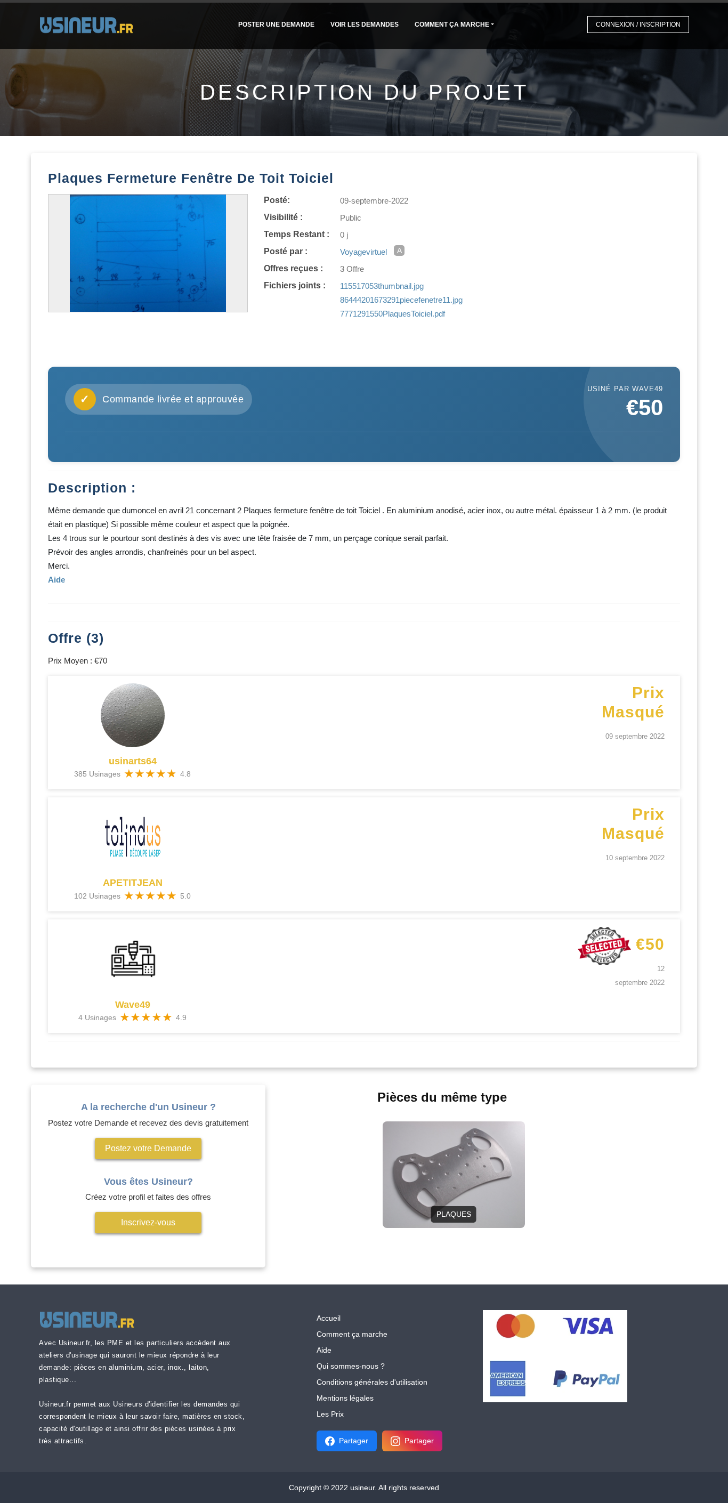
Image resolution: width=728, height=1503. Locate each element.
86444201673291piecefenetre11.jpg (401, 299)
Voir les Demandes (364, 24)
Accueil (329, 1318)
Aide (324, 1350)
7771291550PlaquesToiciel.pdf (392, 313)
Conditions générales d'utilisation (372, 1382)
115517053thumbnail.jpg (382, 285)
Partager (353, 1440)
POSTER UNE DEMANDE (276, 24)
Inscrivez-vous (148, 1222)
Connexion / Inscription (638, 24)
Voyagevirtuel (363, 251)
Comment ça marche (452, 24)
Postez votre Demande (148, 1148)
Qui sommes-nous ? (351, 1366)
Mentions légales (345, 1398)
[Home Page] (90, 24)
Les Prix (330, 1414)
